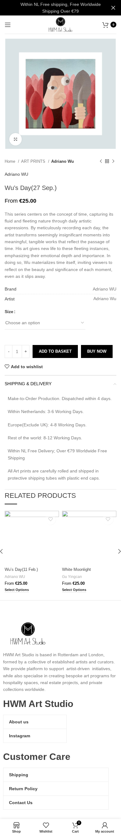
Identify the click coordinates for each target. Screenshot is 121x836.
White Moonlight (76, 569)
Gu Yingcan (72, 577)
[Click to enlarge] (15, 139)
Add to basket (55, 351)
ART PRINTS (34, 161)
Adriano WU (16, 174)
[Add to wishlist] (50, 519)
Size (9, 311)
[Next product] (113, 161)
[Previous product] (101, 161)
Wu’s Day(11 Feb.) (21, 569)
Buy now (96, 351)
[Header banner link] (51, 7)
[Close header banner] (113, 7)
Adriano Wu (62, 161)
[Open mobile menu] (8, 25)
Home (10, 161)
